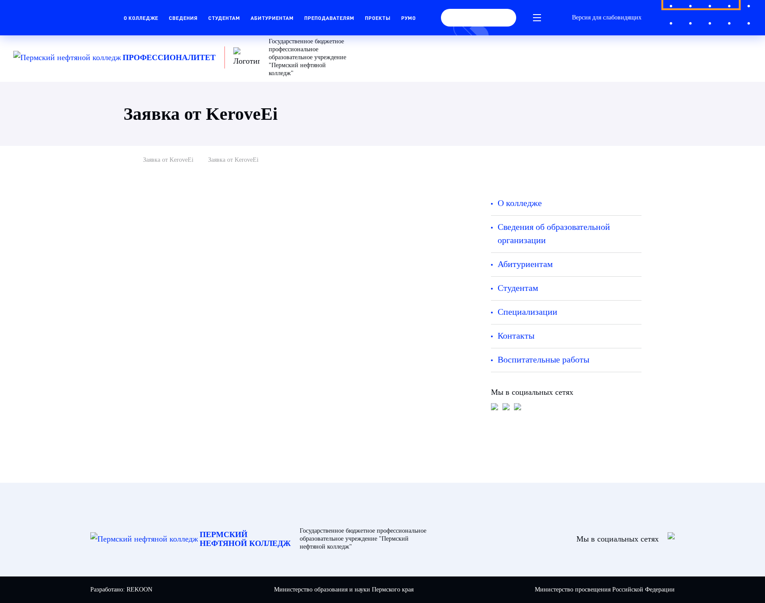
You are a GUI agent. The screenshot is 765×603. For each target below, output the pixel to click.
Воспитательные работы (543, 359)
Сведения (183, 18)
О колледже (141, 18)
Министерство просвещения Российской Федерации (605, 589)
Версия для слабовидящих (606, 17)
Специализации (527, 312)
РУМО (408, 18)
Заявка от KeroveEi (168, 159)
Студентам (224, 18)
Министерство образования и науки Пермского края (343, 589)
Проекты (377, 18)
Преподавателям (329, 18)
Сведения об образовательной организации (554, 233)
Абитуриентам (272, 18)
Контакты (516, 335)
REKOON (139, 589)
